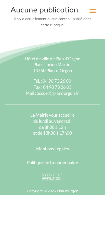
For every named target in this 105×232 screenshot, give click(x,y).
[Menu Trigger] (93, 11)
